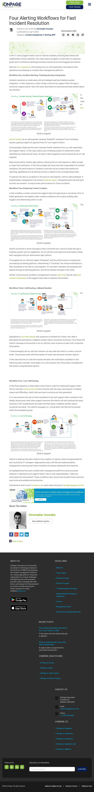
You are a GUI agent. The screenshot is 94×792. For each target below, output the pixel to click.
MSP (53, 35)
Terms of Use (87, 786)
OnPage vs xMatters (64, 749)
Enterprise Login (62, 578)
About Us (59, 568)
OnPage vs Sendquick (64, 739)
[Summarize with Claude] (73, 36)
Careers (59, 601)
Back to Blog (17, 541)
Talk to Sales (61, 573)
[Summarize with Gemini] (68, 36)
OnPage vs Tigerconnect (49, 673)
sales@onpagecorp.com (69, 709)
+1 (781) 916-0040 (67, 715)
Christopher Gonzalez (45, 29)
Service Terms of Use (53, 786)
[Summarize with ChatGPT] (63, 36)
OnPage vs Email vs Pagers (50, 678)
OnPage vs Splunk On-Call (66, 744)
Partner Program (62, 583)
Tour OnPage (75, 7)
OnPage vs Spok (46, 668)
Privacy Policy (71, 786)
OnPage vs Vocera (47, 663)
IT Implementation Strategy (66, 588)
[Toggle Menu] (89, 4)
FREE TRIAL (75, 3)
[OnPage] (11, 4)
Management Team (63, 607)
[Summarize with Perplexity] (78, 36)
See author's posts (40, 521)
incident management (34, 35)
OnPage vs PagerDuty (64, 733)
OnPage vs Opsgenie (64, 728)
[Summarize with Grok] (82, 36)
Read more (21, 591)
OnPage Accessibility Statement (68, 612)
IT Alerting (47, 35)
